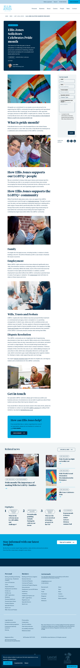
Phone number (64, 89)
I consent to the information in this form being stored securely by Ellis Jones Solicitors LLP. (67, 116)
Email (62, 84)
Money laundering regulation (12, 624)
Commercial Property (27, 583)
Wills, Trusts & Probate (21, 479)
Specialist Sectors (9, 605)
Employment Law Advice (11, 588)
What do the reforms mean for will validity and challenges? (14, 520)
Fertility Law (8, 593)
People (62, 8)
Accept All (8, 663)
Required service (65, 95)
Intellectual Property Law (28, 595)
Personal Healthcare (10, 599)
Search (55, 1)
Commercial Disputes (27, 581)
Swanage (43, 598)
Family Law (7, 590)
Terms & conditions (26, 624)
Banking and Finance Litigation (29, 576)
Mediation (7, 597)
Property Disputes (9, 603)
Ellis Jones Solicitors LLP (47, 624)
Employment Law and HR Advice (30, 589)
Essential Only (18, 663)
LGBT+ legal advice (9, 595)
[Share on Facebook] (68, 141)
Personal (34, 8)
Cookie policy (25, 622)
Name (62, 79)
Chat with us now (72, 666)
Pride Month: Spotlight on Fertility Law (67, 460)
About (48, 8)
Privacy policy (25, 620)
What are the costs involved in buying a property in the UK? (50, 520)
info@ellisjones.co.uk (46, 581)
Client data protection (27, 626)
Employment (16, 260)
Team (59, 589)
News (68, 8)
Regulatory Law (26, 599)
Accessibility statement (27, 628)
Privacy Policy (12, 659)
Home (6, 16)
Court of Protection (10, 582)
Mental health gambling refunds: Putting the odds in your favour (32, 519)
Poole (42, 591)
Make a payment (48, 1)
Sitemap (7, 630)
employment (33, 275)
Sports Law (8, 607)
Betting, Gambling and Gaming (32, 511)
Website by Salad (26, 630)
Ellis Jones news (67, 510)
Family (12, 249)
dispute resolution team (21, 358)
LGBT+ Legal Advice (19, 16)
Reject (26, 663)
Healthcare (25, 591)
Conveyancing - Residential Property (50, 511)
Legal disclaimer (9, 620)
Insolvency (24, 593)
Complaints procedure (10, 622)
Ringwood (43, 596)
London (43, 589)
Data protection (26, 587)
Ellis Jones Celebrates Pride (66, 493)
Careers (55, 8)
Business (41, 8)
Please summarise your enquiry (67, 101)
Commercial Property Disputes (29, 585)
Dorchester (44, 593)
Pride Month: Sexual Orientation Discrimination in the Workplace (66, 477)
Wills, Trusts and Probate (23, 314)
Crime (6, 584)
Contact (74, 8)
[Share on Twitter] (71, 141)
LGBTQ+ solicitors (34, 408)
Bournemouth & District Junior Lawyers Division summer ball (68, 518)
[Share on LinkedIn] (74, 141)
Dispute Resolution (19, 334)
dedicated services (33, 201)
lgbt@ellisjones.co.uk (27, 410)
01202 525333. (16, 428)
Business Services (26, 578)
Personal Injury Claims (10, 601)
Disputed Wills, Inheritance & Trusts (13, 511)
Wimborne (43, 600)
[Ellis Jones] (7, 8)
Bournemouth (44, 587)
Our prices (60, 596)
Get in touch (45, 574)
